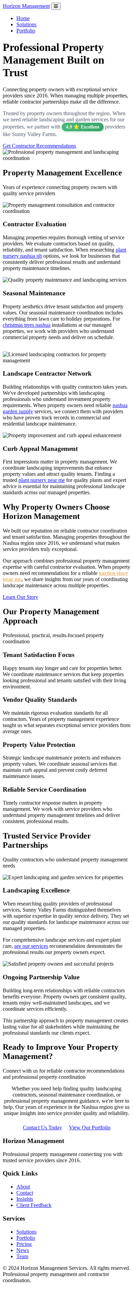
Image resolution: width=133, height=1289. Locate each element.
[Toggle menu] (56, 6)
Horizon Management (26, 6)
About (23, 1187)
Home (23, 18)
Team (22, 1256)
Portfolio (25, 30)
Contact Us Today (42, 1127)
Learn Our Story (20, 597)
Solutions (26, 24)
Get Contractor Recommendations (39, 146)
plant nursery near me (41, 480)
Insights (24, 1199)
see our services (31, 946)
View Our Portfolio (89, 1127)
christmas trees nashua (26, 325)
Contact (24, 1193)
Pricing (24, 1244)
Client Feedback (33, 1205)
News (22, 1250)
